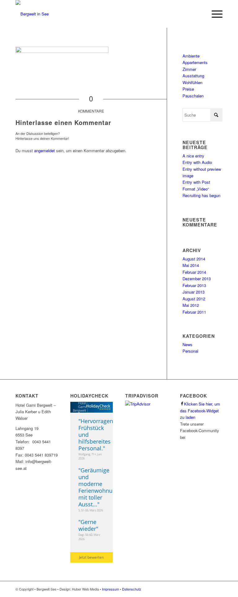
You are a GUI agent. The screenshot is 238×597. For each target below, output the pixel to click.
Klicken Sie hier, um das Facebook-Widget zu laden (200, 410)
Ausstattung (193, 76)
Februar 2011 (194, 312)
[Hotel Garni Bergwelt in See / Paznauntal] (32, 14)
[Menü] (214, 14)
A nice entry (193, 156)
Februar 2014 (194, 272)
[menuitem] (214, 14)
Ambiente (191, 56)
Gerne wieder (87, 525)
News (187, 344)
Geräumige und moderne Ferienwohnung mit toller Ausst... (98, 487)
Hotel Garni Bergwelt (79, 407)
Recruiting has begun (201, 195)
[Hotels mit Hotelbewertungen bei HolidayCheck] (99, 407)
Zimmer (189, 69)
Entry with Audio (197, 162)
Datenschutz (131, 588)
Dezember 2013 (197, 278)
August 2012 (194, 299)
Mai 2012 (191, 305)
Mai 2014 (191, 265)
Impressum (110, 588)
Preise (188, 89)
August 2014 (194, 259)
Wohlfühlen (192, 82)
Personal (190, 351)
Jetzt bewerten (91, 557)
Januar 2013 (194, 292)
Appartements (195, 62)
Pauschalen (193, 96)
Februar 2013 (194, 285)
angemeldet (44, 150)
